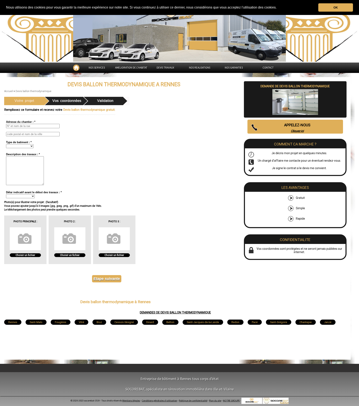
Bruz (99, 322)
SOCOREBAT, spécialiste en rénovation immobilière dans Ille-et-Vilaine (179, 389)
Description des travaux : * (23, 154)
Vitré (81, 322)
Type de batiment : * (19, 142)
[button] (278, 7)
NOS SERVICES (97, 67)
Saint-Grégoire (278, 322)
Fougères (60, 322)
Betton (170, 322)
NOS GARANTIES (234, 67)
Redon (235, 322)
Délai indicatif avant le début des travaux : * (34, 192)
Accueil (9, 91)
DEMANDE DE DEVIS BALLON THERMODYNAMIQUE (295, 86)
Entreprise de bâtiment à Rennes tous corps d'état (179, 378)
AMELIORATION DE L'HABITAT (131, 67)
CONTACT (268, 67)
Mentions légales (131, 400)
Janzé (327, 322)
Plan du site (215, 400)
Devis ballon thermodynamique (33, 91)
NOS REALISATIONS (199, 67)
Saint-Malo (36, 322)
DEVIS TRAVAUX (165, 67)
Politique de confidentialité (193, 400)
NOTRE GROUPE (231, 400)
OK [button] (335, 7)
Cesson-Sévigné (124, 322)
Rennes (12, 322)
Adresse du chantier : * (20, 121)
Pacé (255, 322)
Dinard (150, 322)
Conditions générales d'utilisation (159, 400)
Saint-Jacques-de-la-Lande (203, 322)
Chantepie (306, 322)
